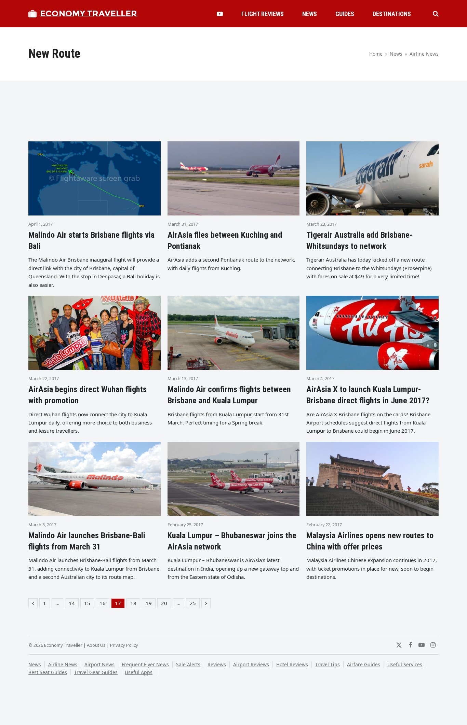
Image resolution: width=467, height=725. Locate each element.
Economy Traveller (88, 13)
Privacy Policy (124, 645)
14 (73, 604)
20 (166, 604)
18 (135, 604)
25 (194, 604)
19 (150, 604)
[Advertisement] (233, 114)
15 (89, 604)
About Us (96, 645)
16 (104, 604)
